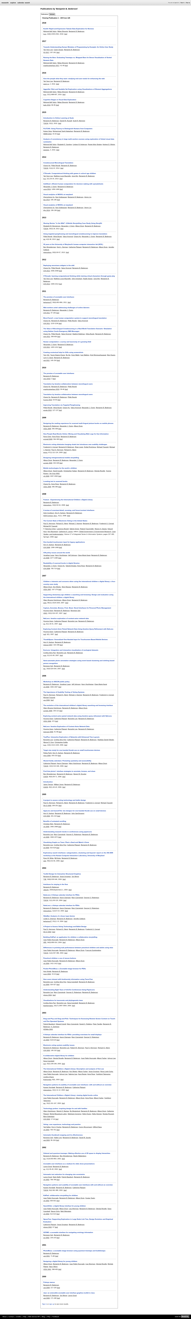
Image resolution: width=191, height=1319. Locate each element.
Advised (52, 14)
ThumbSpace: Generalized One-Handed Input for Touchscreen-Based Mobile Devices (75, 639)
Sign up (188, 2)
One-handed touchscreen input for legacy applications (64, 542)
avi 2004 (46, 984)
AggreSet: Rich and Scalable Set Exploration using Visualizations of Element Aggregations (77, 89)
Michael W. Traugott (50, 526)
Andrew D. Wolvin (109, 144)
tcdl (44, 634)
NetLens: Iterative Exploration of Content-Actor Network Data (66, 726)
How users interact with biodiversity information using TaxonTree (68, 979)
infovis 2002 (47, 1227)
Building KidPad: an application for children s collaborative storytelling (70, 937)
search (27, 3)
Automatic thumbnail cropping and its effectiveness (63, 1135)
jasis (44, 603)
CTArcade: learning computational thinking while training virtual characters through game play (79, 276)
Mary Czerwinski (59, 834)
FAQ (48, 1316)
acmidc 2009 (47, 463)
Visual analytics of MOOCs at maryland (58, 194)
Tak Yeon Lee (48, 50)
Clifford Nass (97, 1127)
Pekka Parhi (47, 753)
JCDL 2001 (47, 1269)
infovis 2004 (47, 995)
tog (44, 1159)
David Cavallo (58, 471)
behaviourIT (47, 302)
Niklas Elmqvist (62, 31)
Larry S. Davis (48, 358)
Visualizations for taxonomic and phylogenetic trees (63, 1000)
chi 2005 (46, 827)
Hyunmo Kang (48, 610)
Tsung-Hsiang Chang (57, 355)
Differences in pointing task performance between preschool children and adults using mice (78, 947)
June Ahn (75, 176)
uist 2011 (46, 360)
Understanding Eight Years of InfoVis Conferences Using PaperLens (69, 990)
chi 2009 (46, 476)
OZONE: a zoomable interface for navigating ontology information (68, 1232)
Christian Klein (48, 824)
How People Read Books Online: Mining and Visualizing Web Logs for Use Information (76, 434)
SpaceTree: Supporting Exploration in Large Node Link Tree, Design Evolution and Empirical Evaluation (78, 1220)
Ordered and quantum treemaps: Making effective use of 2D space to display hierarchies (76, 1153)
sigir (44, 861)
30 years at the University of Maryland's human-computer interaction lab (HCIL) (73, 244)
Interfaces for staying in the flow (55, 884)
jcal (44, 1064)
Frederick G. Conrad (50, 447)
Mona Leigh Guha (106, 1071)
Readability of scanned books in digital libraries (61, 563)
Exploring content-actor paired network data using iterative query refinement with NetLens (77, 716)
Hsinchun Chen (50, 529)
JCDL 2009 (47, 429)
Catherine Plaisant (75, 247)
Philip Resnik (55, 165)
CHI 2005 (46, 816)
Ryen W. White (48, 858)
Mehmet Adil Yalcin (49, 92)
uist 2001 (46, 1256)
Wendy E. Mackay (62, 1111)
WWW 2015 (47, 134)
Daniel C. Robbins (85, 1024)
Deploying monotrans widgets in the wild (58, 265)
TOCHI (45, 123)
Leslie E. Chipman (49, 919)
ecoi (44, 655)
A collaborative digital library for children (58, 1055)
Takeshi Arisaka (71, 566)
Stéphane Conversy (74, 1114)
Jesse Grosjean (65, 876)
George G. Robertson (73, 834)
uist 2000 (46, 1288)
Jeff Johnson (72, 555)
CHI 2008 (46, 547)
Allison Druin (79, 226)
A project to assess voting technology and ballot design (64, 800)
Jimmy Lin (87, 197)
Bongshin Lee (72, 621)
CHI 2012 (46, 271)
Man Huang (111, 355)
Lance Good (47, 1166)
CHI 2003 (46, 1050)
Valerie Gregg (74, 529)
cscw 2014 (47, 189)
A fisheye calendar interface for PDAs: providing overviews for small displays (72, 1034)
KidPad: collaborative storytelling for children (60, 1195)
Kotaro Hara (47, 131)
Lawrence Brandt (63, 529)
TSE (44, 879)
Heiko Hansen (97, 1114)
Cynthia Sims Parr (49, 653)
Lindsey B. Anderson (80, 144)
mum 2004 (47, 974)
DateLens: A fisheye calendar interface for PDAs (61, 895)
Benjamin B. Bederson (76, 31)
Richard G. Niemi (70, 450)
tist (44, 239)
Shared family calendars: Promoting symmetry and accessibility (67, 761)
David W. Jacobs (85, 1137)
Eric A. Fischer (56, 1127)
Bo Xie (68, 355)
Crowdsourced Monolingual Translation (58, 163)
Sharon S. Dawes (101, 529)
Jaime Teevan (48, 784)
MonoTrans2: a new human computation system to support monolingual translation (75, 318)
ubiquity (46, 890)
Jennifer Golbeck (79, 919)
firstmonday (47, 1079)
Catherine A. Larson (66, 531)
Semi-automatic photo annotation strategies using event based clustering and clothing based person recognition (78, 662)
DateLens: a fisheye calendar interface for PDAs (61, 905)
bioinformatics (48, 1005)
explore (13, 3)
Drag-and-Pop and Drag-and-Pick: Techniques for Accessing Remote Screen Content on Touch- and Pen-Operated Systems (79, 1020)
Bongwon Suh (75, 610)
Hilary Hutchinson (75, 763)
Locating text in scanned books (55, 481)
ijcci (44, 179)
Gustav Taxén (90, 1198)
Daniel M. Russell (66, 121)
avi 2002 (46, 1238)
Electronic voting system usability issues (58, 1045)
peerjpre (46, 150)
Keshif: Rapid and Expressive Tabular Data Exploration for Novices (68, 29)
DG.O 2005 (47, 805)
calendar (20, 3)
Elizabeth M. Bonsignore (51, 226)
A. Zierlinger (55, 1027)
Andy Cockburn (48, 513)
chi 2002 (46, 1180)
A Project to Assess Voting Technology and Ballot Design (65, 926)
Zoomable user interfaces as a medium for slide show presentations (69, 1164)
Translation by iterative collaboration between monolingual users (68, 384)
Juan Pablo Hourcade (50, 940)
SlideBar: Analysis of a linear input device (59, 916)
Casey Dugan (58, 50)
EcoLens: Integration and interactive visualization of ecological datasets (70, 650)
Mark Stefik (57, 1177)
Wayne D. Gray (48, 742)
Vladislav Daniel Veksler (105, 740)
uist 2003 (46, 1140)
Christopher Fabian (70, 471)
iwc (44, 668)
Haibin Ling (58, 1137)
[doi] (65, 34)
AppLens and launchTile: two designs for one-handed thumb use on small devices (74, 811)
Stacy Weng (53, 1266)
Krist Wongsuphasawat (98, 355)
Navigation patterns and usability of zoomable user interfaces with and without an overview (78, 1185)
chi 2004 (46, 963)
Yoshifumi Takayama (103, 1074)
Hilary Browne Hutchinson (52, 600)
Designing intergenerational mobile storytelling (61, 457)
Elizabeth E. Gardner (64, 144)
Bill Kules (57, 858)
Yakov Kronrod (68, 236)
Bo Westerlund (75, 1111)
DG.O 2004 (47, 932)
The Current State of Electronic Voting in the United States (65, 521)
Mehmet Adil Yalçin (49, 31)
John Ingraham (77, 279)
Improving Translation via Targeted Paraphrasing (61, 405)
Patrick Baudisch (49, 1024)
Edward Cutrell (61, 1024)
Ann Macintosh (53, 531)
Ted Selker (47, 1127)
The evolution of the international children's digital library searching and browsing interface (78, 705)
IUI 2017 (46, 52)
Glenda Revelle (99, 471)
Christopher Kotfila (61, 742)
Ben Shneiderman (49, 247)
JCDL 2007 (47, 589)
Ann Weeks (57, 587)
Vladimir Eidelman (78, 334)
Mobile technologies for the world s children (60, 468)
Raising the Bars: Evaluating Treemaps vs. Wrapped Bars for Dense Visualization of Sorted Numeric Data (77, 59)
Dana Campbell (72, 982)
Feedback (55, 1316)
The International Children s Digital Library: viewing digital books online (70, 1095)
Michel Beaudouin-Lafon (58, 1114)
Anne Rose (56, 436)
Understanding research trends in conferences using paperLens (67, 832)
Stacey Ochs (55, 1211)
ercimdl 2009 (47, 439)
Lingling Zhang (48, 1077)
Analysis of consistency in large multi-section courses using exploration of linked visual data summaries (78, 140)
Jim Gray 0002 (54, 473)
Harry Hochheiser (61, 555)
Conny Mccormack (85, 1127)
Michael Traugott (103, 447)
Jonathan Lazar (48, 555)
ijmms (45, 452)
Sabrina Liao (72, 1074)
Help (24, 1316)
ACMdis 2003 (48, 1029)
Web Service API (34, 1316)
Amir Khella (47, 971)
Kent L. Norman (62, 247)
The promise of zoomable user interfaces (58, 297)
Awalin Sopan (88, 279)
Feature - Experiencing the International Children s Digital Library (68, 500)
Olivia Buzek (57, 236)
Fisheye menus (49, 1282)
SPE (44, 942)
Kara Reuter (82, 1074)
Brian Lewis (79, 447)
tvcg (44, 34)
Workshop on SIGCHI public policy (56, 682)
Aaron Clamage (62, 763)
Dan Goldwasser (61, 197)
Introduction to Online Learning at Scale (58, 118)
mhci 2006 (47, 755)
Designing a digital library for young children (60, 1261)
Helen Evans (86, 1114)
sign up (51, 1304)
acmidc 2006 (47, 711)
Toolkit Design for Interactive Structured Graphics (62, 874)
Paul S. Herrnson (57, 450)
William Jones (59, 784)
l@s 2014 (46, 210)
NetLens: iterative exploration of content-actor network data (66, 618)
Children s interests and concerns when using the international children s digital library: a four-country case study (79, 583)
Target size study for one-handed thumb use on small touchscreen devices (71, 750)
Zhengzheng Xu (48, 197)
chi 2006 (46, 687)
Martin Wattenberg (79, 1156)
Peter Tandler (97, 1024)
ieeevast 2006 (48, 732)
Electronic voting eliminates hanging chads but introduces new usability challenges (75, 444)
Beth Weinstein (66, 1211)
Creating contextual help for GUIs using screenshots (63, 352)
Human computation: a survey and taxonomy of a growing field (67, 342)
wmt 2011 (46, 336)
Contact (11, 1316)
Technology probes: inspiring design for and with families (65, 1108)
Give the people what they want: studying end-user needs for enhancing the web (74, 78)
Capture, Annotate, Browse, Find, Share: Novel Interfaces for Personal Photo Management (77, 608)
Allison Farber (102, 1058)
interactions (47, 252)
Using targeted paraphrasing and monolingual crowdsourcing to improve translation (75, 234)
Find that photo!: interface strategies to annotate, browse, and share (69, 771)
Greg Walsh (75, 355)
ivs (44, 624)
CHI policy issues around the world (56, 553)
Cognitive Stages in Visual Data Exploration (59, 100)
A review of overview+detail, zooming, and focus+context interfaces (68, 510)
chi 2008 (46, 558)
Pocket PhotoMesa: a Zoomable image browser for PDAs (64, 969)
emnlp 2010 (47, 410)
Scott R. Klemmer (79, 121)
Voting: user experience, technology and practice (62, 1124)
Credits (18, 1316)
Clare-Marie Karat (84, 555)
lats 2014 (46, 200)
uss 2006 (46, 700)
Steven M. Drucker (79, 774)
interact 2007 (48, 645)
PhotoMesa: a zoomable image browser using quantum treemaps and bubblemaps (74, 1251)
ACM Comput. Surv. (50, 516)
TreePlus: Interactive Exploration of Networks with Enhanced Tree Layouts (71, 737)
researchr (5, 2)
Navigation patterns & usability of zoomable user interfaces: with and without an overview (77, 1085)
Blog (43, 1316)
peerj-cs (46, 84)
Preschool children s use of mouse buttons (59, 958)
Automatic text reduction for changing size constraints (64, 1174)
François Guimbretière (93, 950)
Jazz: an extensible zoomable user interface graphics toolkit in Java (69, 1293)
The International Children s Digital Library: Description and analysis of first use (73, 1069)
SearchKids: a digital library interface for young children (64, 1206)
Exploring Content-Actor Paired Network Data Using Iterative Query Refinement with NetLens (78, 629)
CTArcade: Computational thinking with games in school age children (69, 173)
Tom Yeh (46, 355)
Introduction (48, 782)
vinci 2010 (46, 379)
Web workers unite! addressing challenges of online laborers (66, 307)
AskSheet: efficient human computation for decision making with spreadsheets (73, 184)
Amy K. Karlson (60, 513)
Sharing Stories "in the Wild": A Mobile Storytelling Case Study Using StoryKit (72, 223)
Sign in (182, 2)
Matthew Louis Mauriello (62, 176)
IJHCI (45, 613)
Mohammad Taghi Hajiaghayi (63, 131)
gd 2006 (46, 848)
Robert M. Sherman (77, 1048)
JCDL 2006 (47, 721)
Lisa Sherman (74, 1209)
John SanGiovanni (77, 813)
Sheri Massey (66, 587)
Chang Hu (46, 165)
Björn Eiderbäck (48, 1116)
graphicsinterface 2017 (51, 65)
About (4, 1316)
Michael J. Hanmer (75, 523)
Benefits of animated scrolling (54, 821)
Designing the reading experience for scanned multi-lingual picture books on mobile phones (78, 423)
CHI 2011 (46, 313)
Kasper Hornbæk (49, 1087)
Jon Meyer (75, 876)
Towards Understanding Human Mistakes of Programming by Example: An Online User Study (78, 47)
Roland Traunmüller (87, 529)
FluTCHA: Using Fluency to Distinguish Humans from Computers (67, 128)
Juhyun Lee (111, 1058)
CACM (45, 777)
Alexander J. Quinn (50, 186)
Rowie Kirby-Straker (95, 144)
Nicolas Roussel (108, 1114)
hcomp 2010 (47, 400)
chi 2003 (46, 1040)
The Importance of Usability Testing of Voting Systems (63, 692)
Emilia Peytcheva (90, 447)
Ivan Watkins (84, 355)
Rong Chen (47, 436)
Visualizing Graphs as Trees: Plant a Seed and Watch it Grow (66, 842)
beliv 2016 (47, 105)
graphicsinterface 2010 (51, 389)
